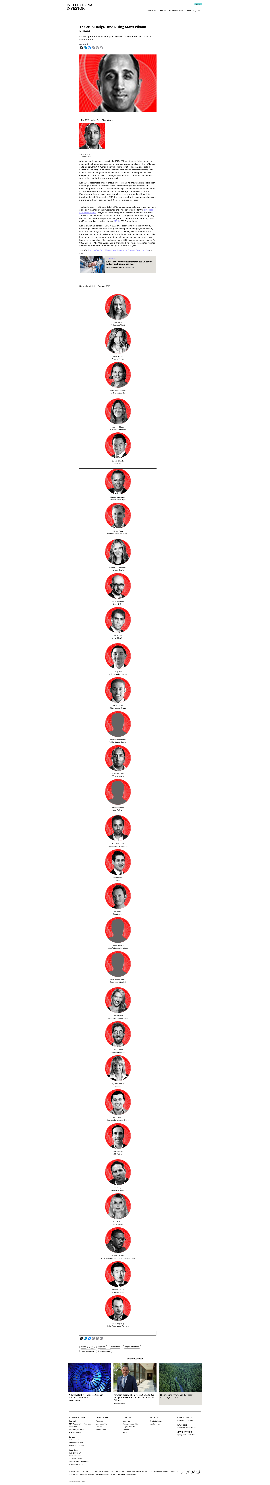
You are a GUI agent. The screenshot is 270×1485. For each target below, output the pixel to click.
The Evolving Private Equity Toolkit (176, 1395)
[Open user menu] (199, 9)
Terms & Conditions (155, 1471)
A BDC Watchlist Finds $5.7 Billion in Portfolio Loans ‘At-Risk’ (86, 1396)
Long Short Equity (105, 1351)
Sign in (198, 4)
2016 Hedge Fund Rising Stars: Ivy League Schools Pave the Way (118, 250)
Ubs (92, 1347)
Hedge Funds (101, 1347)
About (189, 10)
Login (83, 1481)
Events (163, 10)
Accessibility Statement (97, 1474)
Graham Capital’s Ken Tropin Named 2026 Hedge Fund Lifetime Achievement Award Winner (134, 1397)
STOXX (117, 221)
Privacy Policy (115, 1474)
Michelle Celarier (74, 1400)
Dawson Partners (175, 1398)
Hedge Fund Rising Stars (88, 1351)
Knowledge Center (176, 10)
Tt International (115, 1347)
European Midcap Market (132, 1347)
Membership (152, 10)
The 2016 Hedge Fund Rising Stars (97, 120)
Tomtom (83, 1347)
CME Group (119, 267)
